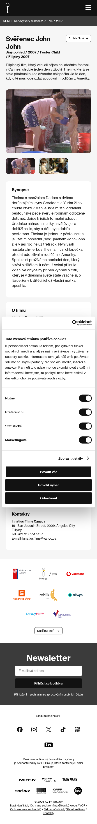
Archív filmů (76, 38)
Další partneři (45, 630)
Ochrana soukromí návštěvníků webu (53, 805)
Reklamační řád (54, 809)
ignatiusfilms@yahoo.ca (39, 538)
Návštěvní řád (19, 805)
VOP (82, 805)
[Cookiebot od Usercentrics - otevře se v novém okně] (72, 323)
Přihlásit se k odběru (48, 683)
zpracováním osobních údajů (65, 694)
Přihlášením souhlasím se (48, 694)
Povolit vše (48, 472)
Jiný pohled (15, 52)
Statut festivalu (75, 809)
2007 (32, 52)
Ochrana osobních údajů (25, 809)
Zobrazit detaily (70, 458)
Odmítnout (48, 498)
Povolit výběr (48, 485)
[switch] (85, 412)
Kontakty (48, 813)
